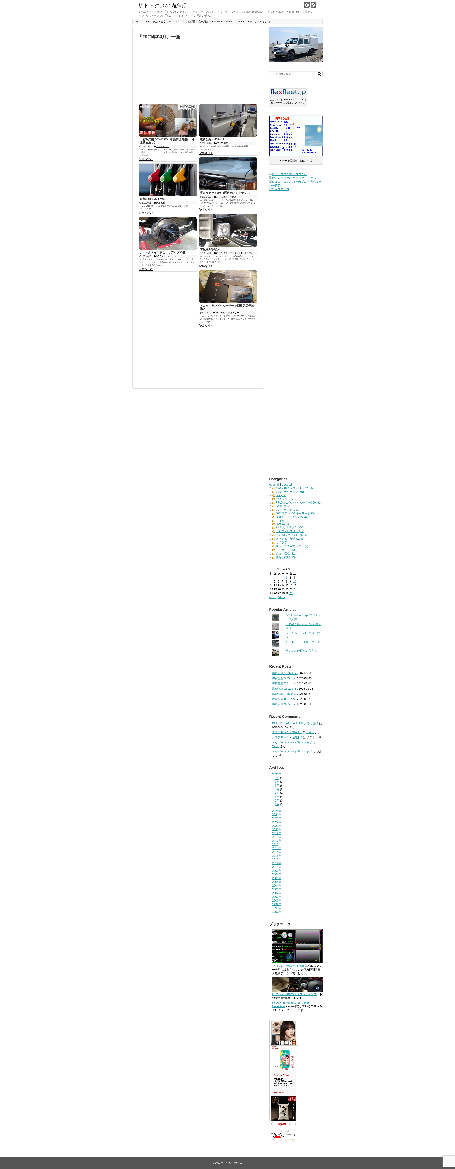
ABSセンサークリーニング (303, 642)
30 (291, 593)
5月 (277, 789)
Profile (228, 21)
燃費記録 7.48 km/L (284, 693)
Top (136, 21)
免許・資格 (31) (286, 553)
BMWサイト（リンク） (261, 21)
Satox (310, 732)
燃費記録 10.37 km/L (285, 673)
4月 (277, 793)
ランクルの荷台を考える (301, 650)
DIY (177, 21)
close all (287, 484)
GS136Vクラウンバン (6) (292, 517)
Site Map (217, 21)
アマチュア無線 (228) (289, 538)
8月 (277, 778)
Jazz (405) (282, 524)
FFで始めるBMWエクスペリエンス (294, 994)
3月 (277, 796)
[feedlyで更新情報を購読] (307, 5)
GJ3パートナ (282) (287, 509)
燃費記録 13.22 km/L (285, 688)
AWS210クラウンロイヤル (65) (295, 487)
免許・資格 (159, 21)
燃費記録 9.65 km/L (284, 704)
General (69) (283, 506)
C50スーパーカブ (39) (290, 491)
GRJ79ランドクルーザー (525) (295, 513)
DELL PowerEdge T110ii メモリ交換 (295, 723)
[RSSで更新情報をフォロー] (313, 5)
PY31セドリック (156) (290, 527)
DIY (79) (281, 495)
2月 (277, 800)
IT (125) (280, 520)
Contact (240, 21)
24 (294, 589)
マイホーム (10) (286, 549)
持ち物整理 (189, 21)
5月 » (281, 597)
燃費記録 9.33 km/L (284, 678)
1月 (277, 804)
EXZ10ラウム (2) (286, 498)
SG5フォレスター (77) (290, 531)
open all (274, 484)
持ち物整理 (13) (286, 557)
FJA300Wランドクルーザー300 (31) (299, 502)
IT (170, 21)
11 (271, 585)
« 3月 (272, 597)
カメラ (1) (282, 542)
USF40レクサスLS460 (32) (293, 534)
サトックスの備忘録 (162, 5)
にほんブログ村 (279, 189)
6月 (277, 785)
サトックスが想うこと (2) (292, 546)
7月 (277, 781)
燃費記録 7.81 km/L (284, 683)
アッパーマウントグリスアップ (292, 742)
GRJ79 (146, 21)
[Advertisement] (198, 72)
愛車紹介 (203, 21)
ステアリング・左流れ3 (287, 732)
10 (294, 581)
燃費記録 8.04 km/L (284, 699)
